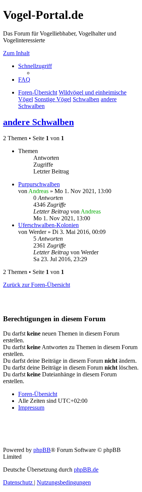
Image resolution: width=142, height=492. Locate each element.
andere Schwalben (38, 122)
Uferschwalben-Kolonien (48, 225)
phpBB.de (86, 469)
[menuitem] (24, 79)
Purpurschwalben (39, 184)
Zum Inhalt (16, 53)
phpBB (42, 450)
